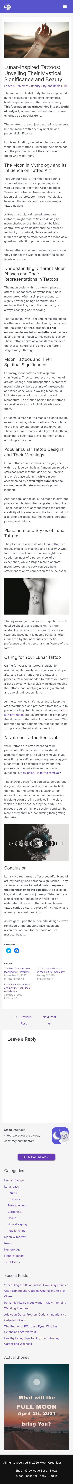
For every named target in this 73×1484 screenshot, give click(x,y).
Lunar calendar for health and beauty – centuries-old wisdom (18, 988)
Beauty (35, 86)
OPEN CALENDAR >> (36, 1157)
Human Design (14, 1180)
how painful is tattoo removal (40, 773)
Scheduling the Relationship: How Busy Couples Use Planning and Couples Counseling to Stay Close (36, 1290)
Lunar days (11, 1186)
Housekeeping (17, 1224)
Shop (18, 1470)
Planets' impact (14, 1255)
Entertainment (17, 1205)
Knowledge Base (36, 1470)
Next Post (49, 1018)
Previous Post (24, 1018)
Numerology (12, 1249)
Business (14, 1199)
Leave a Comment (16, 86)
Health (12, 1218)
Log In (53, 1476)
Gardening (14, 1211)
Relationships (16, 1230)
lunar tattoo (52, 544)
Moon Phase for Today (31, 1476)
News (8, 1243)
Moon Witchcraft (15, 1237)
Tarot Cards (12, 1262)
